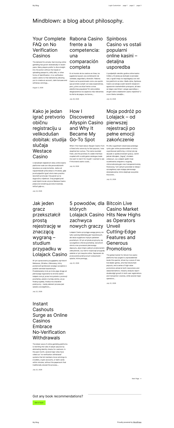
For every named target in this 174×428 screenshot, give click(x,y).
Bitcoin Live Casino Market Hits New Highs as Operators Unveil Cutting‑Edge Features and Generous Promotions (123, 226)
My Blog (36, 5)
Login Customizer (115, 5)
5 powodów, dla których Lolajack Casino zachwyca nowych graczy (87, 215)
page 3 (139, 5)
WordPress (137, 422)
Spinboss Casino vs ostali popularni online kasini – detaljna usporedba (123, 53)
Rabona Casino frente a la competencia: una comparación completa (86, 53)
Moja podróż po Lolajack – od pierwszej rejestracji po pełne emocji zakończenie (123, 125)
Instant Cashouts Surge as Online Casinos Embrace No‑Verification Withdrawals (50, 321)
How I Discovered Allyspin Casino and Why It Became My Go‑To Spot (86, 125)
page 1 (125, 5)
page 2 (132, 5)
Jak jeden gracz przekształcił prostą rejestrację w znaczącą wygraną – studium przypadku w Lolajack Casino (50, 229)
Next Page (136, 378)
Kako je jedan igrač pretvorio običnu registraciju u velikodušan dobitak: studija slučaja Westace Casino (49, 133)
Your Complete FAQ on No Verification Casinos (49, 47)
